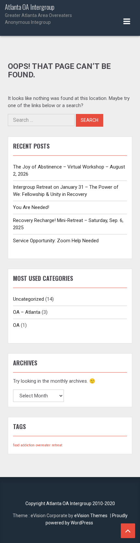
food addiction (24, 445)
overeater (43, 445)
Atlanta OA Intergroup (38, 14)
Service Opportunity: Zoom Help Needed (56, 241)
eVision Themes (90, 515)
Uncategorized (28, 299)
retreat (57, 445)
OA (16, 325)
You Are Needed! (31, 207)
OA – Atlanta (26, 312)
